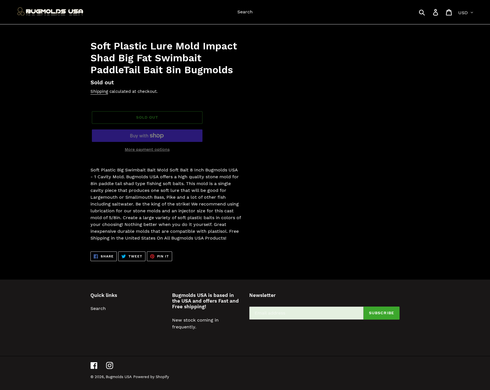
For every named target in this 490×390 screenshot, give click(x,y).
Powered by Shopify (151, 377)
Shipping (99, 91)
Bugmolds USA (119, 377)
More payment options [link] (147, 149)
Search (98, 308)
